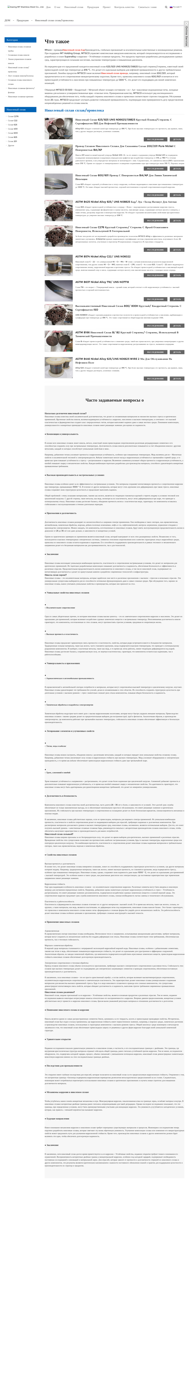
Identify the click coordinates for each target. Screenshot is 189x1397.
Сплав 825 (12, 137)
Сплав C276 (13, 116)
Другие (11, 145)
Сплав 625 (12, 124)
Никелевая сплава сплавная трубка (19, 48)
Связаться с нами (147, 7)
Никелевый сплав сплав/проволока (54, 20)
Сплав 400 (13, 129)
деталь (177, 139)
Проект (107, 7)
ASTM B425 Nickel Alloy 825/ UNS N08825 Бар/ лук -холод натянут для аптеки (126, 201)
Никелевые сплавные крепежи (20, 96)
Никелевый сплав (73, 7)
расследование (155, 139)
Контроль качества (124, 7)
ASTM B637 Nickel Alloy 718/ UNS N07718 (102, 282)
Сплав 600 (13, 133)
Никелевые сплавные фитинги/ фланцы (21, 90)
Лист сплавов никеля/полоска (20, 76)
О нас (57, 7)
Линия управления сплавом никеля (19, 61)
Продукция (93, 7)
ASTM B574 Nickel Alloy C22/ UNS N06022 (103, 256)
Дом (48, 7)
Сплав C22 (12, 120)
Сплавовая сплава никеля (18, 55)
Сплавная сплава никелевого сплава (20, 82)
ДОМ (7, 20)
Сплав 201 (12, 141)
